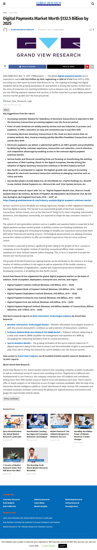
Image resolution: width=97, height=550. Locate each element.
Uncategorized (71, 506)
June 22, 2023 (56, 440)
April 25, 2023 (32, 474)
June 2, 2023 (79, 443)
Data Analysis (8, 503)
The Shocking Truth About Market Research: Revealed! (37, 468)
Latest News (13, 13)
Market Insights (40, 506)
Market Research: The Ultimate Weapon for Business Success (59, 434)
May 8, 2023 (7, 474)
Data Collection (9, 506)
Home (5, 13)
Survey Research (72, 503)
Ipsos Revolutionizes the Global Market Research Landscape (12, 434)
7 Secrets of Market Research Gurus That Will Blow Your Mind (12, 468)
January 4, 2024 (32, 440)
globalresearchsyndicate (22, 30)
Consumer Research (36, 426)
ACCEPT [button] (62, 546)
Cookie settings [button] (48, 546)
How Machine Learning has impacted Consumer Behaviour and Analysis (37, 434)
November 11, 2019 (44, 30)
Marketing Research (73, 499)
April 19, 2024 (8, 440)
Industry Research (42, 499)
